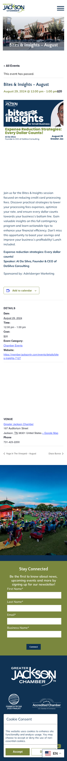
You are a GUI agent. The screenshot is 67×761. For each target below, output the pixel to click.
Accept (18, 751)
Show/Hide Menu (60, 8)
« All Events (12, 65)
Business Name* (18, 628)
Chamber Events (13, 345)
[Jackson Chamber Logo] (13, 8)
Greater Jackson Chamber (19, 424)
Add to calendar (22, 290)
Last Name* (15, 602)
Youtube (59, 744)
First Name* (15, 589)
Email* (11, 615)
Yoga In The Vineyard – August (21, 453)
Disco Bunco (55, 453)
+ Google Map (50, 433)
